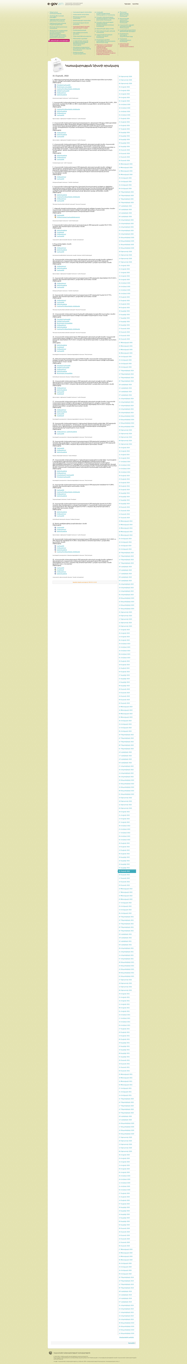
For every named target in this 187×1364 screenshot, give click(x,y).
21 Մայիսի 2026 (124, 122)
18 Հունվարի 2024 (125, 542)
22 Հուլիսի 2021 (124, 997)
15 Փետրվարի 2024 (125, 528)
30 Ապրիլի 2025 (124, 311)
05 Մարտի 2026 (124, 160)
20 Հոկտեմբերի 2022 (126, 769)
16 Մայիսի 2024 (124, 482)
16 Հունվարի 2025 (125, 363)
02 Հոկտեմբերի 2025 (126, 234)
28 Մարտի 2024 (124, 507)
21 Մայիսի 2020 (124, 1197)
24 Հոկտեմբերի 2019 (126, 1309)
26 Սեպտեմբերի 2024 (126, 416)
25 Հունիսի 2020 (124, 1176)
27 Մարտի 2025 (124, 328)
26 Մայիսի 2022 (124, 843)
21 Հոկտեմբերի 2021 (126, 952)
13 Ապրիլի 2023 (124, 682)
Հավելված (60, 232)
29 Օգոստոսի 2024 (125, 430)
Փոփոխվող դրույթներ (64, 87)
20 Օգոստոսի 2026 (125, 76)
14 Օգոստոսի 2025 (125, 258)
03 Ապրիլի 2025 (124, 325)
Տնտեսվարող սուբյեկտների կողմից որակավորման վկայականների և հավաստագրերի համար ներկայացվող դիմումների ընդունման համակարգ (58, 34)
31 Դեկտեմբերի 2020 (126, 1099)
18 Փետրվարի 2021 (125, 1078)
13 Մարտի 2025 (124, 335)
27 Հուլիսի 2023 (124, 629)
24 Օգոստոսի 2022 (125, 797)
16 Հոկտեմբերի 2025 (126, 227)
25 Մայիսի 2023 (124, 661)
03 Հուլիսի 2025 (124, 279)
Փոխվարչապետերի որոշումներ (79, 17)
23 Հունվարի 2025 (125, 360)
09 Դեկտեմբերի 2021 (126, 927)
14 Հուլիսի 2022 (124, 818)
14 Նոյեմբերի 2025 (125, 213)
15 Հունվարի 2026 (125, 185)
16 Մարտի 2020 (124, 1239)
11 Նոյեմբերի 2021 (125, 941)
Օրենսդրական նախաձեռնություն (68, 217)
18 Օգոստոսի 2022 (125, 801)
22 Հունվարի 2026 (125, 181)
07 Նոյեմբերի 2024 (125, 395)
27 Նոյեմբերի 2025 (125, 206)
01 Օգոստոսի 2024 (125, 444)
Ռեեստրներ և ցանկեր (80, 38)
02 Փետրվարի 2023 (125, 717)
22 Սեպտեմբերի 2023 (126, 601)
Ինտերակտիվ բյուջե (79, 30)
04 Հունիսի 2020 (124, 1190)
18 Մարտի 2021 (124, 1064)
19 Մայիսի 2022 (124, 846)
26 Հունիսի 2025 (124, 283)
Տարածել (131, 1343)
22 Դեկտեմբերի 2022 (126, 738)
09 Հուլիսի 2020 (124, 1169)
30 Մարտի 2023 (124, 689)
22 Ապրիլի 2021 (124, 1046)
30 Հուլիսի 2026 (124, 87)
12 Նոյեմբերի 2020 (125, 1120)
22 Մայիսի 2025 (124, 300)
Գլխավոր (127, 3)
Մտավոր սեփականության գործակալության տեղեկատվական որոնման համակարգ (105, 24)
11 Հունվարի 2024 (125, 545)
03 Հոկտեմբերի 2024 (126, 412)
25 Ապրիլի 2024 (124, 493)
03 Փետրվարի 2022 (125, 899)
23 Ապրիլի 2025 (124, 314)
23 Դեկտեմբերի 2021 (126, 920)
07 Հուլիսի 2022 (124, 822)
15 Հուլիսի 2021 (124, 1001)
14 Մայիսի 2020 (124, 1200)
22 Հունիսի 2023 (124, 647)
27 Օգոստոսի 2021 (125, 980)
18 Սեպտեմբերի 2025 (126, 241)
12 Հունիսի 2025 (124, 290)
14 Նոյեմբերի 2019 (125, 1298)
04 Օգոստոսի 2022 (125, 808)
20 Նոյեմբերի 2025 (125, 209)
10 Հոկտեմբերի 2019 (126, 1316)
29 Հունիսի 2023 (124, 643)
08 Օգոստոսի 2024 (125, 440)
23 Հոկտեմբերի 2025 (126, 223)
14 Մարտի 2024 (124, 514)
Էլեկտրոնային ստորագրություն (60, 40)
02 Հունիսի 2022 (124, 839)
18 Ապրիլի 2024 (124, 496)
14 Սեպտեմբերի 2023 (126, 605)
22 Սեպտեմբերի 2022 (126, 783)
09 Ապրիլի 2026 (124, 143)
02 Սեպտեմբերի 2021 (126, 976)
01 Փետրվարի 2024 (125, 535)
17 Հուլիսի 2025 (124, 272)
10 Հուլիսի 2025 (124, 276)
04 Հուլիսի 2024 (124, 458)
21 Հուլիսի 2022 (124, 815)
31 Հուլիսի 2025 (124, 265)
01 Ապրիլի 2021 (124, 1057)
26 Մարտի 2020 (124, 1232)
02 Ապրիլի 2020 (124, 1225)
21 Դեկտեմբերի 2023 (126, 556)
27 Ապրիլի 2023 (124, 675)
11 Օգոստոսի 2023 (125, 622)
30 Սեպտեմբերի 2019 (126, 1323)
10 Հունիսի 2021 (124, 1022)
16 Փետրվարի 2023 (125, 710)
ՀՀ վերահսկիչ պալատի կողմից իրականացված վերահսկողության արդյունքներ (80, 43)
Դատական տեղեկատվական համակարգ (125, 40)
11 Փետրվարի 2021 (125, 1081)
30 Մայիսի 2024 (124, 475)
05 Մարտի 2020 (124, 1246)
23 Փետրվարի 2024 (125, 524)
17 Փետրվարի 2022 (125, 892)
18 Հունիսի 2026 (124, 108)
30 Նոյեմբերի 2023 (125, 566)
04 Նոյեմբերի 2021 (125, 945)
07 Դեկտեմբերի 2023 (126, 563)
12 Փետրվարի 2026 (125, 171)
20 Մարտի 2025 (124, 332)
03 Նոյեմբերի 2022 (125, 762)
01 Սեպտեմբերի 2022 (126, 794)
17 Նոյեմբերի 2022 (125, 755)
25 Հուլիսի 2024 (124, 447)
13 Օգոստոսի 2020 (125, 1144)
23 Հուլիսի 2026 (124, 90)
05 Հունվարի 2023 (125, 731)
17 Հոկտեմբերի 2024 (126, 405)
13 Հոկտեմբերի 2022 (126, 773)
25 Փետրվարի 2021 (125, 1074)
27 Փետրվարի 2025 (125, 342)
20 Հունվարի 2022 (125, 906)
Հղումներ (135, 3)
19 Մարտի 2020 (124, 1235)
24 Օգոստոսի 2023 (125, 615)
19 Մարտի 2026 (124, 153)
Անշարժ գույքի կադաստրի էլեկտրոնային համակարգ (124, 20)
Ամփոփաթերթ (62, 94)
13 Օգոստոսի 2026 (125, 80)
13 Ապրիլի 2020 (124, 1218)
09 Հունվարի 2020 (125, 1274)
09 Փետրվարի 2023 (125, 713)
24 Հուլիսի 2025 (124, 269)
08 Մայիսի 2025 (124, 307)
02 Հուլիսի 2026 (124, 101)
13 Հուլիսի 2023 (124, 636)
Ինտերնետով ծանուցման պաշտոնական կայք (126, 35)
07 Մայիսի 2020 (124, 1204)
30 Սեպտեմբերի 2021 (126, 962)
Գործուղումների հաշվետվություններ (79, 53)
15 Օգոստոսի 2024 (125, 437)
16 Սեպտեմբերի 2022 (126, 787)
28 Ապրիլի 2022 (124, 857)
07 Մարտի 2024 (124, 517)
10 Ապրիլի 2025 (124, 321)
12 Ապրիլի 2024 (124, 500)
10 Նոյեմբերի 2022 (125, 759)
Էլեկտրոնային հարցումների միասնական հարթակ (127, 45)
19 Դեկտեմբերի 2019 (126, 1281)
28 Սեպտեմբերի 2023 (126, 598)
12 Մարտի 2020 (124, 1242)
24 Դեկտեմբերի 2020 (126, 1102)
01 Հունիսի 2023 (124, 657)
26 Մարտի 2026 (124, 150)
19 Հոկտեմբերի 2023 (126, 587)
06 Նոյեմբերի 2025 (125, 216)
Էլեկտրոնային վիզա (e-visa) (105, 28)
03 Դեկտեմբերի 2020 (126, 1113)
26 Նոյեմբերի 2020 (125, 1116)
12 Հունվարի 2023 (125, 727)
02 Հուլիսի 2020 (124, 1172)
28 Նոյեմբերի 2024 (125, 384)
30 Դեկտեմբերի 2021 (126, 917)
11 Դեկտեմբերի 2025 (126, 199)
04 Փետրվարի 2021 (125, 1085)
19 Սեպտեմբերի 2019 (126, 1330)
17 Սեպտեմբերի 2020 (126, 1127)
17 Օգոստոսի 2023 (125, 619)
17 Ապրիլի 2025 (124, 318)
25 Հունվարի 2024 (125, 538)
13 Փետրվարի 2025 (125, 349)
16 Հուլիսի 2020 (124, 1162)
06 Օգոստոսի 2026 (125, 83)
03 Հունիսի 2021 (124, 1025)
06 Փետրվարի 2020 (125, 1260)
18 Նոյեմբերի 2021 (125, 938)
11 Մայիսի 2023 (124, 668)
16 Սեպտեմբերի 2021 (126, 969)
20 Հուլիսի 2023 (124, 633)
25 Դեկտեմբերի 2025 (126, 192)
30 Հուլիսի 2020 (124, 1155)
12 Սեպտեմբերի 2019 (126, 1333)
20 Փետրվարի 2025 (125, 346)
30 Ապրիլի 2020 (124, 1207)
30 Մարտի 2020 (124, 1228)
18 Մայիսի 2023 (124, 664)
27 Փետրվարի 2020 (125, 1249)
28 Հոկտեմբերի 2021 (126, 948)
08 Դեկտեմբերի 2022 (126, 745)
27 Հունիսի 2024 (124, 461)
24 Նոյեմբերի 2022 (125, 752)
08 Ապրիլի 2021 (124, 1053)
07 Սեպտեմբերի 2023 (126, 608)
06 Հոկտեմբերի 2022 (126, 776)
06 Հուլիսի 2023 (124, 640)
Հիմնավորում (61, 92)
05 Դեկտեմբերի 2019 (126, 1288)
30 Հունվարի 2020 (125, 1263)
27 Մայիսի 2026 (124, 118)
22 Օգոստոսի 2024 (125, 433)
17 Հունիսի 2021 (124, 1018)
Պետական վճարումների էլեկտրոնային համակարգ (124, 14)
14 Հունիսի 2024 (124, 468)
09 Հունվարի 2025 (125, 367)
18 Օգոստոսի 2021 (125, 983)
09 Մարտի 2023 (124, 699)
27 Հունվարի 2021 (125, 1088)
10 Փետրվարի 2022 (125, 895)
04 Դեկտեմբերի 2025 (126, 202)
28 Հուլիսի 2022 (124, 811)
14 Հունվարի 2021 (125, 1095)
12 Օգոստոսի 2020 (125, 1148)
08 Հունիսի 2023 (124, 654)
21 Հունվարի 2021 (125, 1092)
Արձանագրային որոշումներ (82, 20)
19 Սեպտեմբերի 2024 (126, 419)
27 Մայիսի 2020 (124, 1193)
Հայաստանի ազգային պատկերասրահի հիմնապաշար (127, 26)
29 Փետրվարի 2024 (125, 521)
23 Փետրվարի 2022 (125, 888)
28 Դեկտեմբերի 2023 (126, 552)
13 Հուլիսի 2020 (124, 1165)
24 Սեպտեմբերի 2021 (126, 966)
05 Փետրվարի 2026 (125, 174)
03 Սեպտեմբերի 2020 (126, 1134)
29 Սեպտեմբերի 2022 (126, 780)
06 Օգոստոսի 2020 (125, 1151)
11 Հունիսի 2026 (124, 111)
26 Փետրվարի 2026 (125, 164)
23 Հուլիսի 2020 (124, 1158)
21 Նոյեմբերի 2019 (125, 1295)
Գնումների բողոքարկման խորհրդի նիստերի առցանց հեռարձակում (82, 49)
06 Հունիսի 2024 (124, 472)
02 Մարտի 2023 (124, 703)
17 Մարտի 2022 (124, 878)
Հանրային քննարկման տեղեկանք (68, 89)
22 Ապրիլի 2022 (124, 860)
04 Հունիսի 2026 (124, 115)
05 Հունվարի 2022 (125, 913)
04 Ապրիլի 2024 (124, 503)
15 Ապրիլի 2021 (124, 1050)
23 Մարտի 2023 (124, 692)
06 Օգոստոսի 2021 (125, 990)
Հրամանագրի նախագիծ (65, 475)
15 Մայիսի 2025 (124, 304)
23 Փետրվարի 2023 (125, 706)
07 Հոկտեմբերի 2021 (126, 959)
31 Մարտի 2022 (124, 871)
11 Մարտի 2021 (124, 1067)
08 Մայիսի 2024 (124, 486)
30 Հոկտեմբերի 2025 (126, 220)
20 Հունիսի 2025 (124, 286)
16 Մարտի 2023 (124, 696)
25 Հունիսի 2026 (124, 104)
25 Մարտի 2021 (124, 1060)
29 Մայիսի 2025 (124, 297)
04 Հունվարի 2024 (125, 549)
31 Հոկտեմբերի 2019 (126, 1305)
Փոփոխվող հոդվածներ (64, 323)
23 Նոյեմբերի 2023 (125, 570)
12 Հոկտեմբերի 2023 (126, 591)
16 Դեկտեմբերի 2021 (126, 924)
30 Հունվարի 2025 (125, 356)
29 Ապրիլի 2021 (124, 1043)
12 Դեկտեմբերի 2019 (126, 1284)
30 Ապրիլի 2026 (124, 132)
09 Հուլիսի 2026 (124, 97)
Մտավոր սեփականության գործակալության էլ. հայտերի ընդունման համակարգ (105, 19)
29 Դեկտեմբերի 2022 (126, 734)
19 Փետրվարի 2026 (125, 167)
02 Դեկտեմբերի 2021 (126, 931)
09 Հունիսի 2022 (124, 836)
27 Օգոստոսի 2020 (125, 1137)
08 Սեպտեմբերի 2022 (126, 790)
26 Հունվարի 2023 (125, 720)
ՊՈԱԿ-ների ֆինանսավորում (82, 36)
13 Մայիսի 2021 (124, 1036)
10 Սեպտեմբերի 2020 (126, 1130)
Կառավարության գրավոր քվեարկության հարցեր (81, 27)
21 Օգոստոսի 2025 (125, 255)
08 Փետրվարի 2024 (125, 531)
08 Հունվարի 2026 (125, 188)
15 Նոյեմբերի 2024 (125, 391)
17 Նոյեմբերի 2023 (125, 573)
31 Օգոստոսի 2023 (125, 612)
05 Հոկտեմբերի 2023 (126, 594)
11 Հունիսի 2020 (124, 1186)
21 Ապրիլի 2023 (124, 678)
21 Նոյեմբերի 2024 (125, 388)
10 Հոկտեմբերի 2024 (126, 409)
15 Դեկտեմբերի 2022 (126, 741)
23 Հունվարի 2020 (125, 1267)
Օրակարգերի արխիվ (126, 1337)
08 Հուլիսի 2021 (124, 1008)
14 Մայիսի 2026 (124, 125)
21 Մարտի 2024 (124, 510)
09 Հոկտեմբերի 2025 (126, 230)
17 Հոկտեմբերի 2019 (126, 1312)
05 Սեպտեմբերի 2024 (126, 426)
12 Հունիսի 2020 (124, 1183)
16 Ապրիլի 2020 (124, 1214)
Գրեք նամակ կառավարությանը (55, 12)
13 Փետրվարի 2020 (125, 1256)
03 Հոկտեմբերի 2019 (126, 1319)
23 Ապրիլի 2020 (124, 1211)
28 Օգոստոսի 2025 (125, 251)
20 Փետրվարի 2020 (125, 1253)
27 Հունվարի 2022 (125, 902)
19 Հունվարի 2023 (125, 724)
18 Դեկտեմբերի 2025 (126, 195)
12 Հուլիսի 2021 (124, 1004)
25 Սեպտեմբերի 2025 (126, 237)
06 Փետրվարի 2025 (125, 353)
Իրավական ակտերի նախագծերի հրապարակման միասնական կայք (105, 41)
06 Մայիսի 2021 (124, 1039)
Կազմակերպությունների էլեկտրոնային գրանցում (128, 30)
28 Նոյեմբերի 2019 (125, 1291)
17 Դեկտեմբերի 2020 (126, 1106)
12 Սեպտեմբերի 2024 (126, 423)
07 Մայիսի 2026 (124, 129)
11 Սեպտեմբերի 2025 (126, 244)
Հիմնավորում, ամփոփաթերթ (67, 431)
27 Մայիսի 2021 (124, 1029)
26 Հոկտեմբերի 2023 (126, 584)
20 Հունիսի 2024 (124, 465)
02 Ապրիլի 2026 (124, 146)
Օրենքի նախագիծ (63, 91)
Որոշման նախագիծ (63, 85)
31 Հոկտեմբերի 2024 (126, 398)
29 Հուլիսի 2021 (124, 994)
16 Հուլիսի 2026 (124, 94)
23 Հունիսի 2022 (124, 829)
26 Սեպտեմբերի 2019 (126, 1326)
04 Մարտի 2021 (124, 1071)
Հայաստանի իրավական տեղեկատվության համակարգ (104, 36)
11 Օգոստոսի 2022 (125, 804)
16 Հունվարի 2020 (125, 1270)
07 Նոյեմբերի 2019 (125, 1302)
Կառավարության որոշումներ (82, 12)
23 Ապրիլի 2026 (124, 136)
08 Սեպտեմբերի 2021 (126, 973)
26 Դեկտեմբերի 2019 (126, 1277)
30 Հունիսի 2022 (124, 825)
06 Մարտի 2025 (124, 339)
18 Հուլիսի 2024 (124, 451)
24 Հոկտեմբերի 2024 (126, 402)
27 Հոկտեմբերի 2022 (126, 766)
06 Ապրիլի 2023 (124, 685)
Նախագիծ (60, 115)
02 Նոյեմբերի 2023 (125, 580)
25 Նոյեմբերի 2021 (125, 934)
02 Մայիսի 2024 (124, 489)
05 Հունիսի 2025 (124, 293)
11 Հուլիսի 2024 (124, 454)
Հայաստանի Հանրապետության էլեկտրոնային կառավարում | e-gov (65, 4)
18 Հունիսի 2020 (124, 1179)
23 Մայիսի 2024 (124, 479)
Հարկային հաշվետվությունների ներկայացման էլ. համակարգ (105, 13)
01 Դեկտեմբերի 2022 (126, 748)
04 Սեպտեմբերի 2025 (126, 248)
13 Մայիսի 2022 (124, 850)
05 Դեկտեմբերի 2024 (126, 381)
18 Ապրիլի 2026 (124, 139)
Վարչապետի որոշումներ (81, 14)
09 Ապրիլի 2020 (124, 1221)
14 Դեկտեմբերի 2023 (126, 559)
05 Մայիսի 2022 (124, 853)
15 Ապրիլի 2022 (124, 864)
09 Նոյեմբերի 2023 (125, 577)
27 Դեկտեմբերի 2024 (126, 370)
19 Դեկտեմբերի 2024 (126, 374)
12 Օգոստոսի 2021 (125, 987)
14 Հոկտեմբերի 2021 (126, 955)
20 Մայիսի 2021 (124, 1032)
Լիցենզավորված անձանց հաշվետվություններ (58, 24)
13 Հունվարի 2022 (125, 910)
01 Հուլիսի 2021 (124, 1011)
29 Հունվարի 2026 (125, 178)
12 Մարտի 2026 (124, 157)
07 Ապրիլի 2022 (124, 867)
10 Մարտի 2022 (124, 881)
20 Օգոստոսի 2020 (125, 1141)
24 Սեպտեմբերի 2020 (126, 1123)
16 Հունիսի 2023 (124, 650)
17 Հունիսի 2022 (124, 832)
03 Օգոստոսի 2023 (125, 626)
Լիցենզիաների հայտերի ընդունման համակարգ (57, 20)
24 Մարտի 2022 (124, 874)
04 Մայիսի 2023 (124, 671)
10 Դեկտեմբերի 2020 (126, 1109)
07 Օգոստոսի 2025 (125, 262)
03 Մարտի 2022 (124, 885)
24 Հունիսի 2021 (124, 1015)
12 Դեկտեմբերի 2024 (126, 377)
